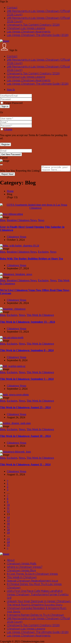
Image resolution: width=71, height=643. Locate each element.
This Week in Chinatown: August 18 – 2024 (25, 436)
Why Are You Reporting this (20, 170)
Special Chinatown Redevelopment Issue (32, 580)
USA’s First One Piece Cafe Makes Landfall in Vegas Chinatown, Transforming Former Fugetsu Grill (38, 594)
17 (8, 526)
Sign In (11, 89)
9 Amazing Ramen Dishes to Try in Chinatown (35, 615)
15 (8, 520)
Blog (2, 220)
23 (8, 538)
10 (8, 504)
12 (8, 511)
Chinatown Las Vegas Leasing (26, 28)
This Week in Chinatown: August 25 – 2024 (25, 407)
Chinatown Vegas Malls (21, 563)
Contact (12, 7)
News (41, 220)
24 (8, 541)
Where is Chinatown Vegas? (24, 567)
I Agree (8, 129)
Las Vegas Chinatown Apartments (28, 31)
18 (8, 529)
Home (10, 191)
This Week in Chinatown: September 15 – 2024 (27, 321)
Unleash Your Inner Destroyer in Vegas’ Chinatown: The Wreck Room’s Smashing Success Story (39, 602)
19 (8, 532)
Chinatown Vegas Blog (21, 570)
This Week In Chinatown (40, 315)
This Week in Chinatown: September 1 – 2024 (27, 378)
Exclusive (43, 251)
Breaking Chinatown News (22, 220)
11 (8, 508)
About (11, 560)
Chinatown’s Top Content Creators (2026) (33, 24)
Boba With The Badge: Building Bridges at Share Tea (31, 258)
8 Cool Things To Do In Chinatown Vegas (32, 573)
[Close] (1, 164)
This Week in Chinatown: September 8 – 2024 (27, 350)
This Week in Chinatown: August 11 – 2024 (25, 464)
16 (8, 523)
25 (8, 545)
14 (8, 517)
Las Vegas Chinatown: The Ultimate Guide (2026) (38, 35)
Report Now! (7, 174)
